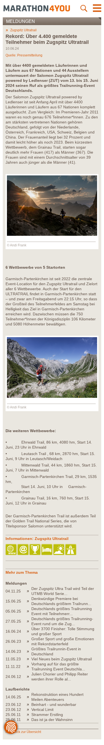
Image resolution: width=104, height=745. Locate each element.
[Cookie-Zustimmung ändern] (10, 727)
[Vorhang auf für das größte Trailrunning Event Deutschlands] (29, 666)
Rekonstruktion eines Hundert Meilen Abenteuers (57, 697)
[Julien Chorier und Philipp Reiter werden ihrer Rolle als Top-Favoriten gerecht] (29, 676)
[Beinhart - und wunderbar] (29, 704)
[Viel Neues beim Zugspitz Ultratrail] (29, 659)
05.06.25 (13, 611)
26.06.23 (13, 641)
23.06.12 (13, 704)
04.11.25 (13, 591)
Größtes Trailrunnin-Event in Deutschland (56, 651)
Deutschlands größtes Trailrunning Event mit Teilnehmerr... (61, 611)
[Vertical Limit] (29, 709)
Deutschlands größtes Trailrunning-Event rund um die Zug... (62, 621)
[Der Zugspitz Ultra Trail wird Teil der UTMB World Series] (29, 591)
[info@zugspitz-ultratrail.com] (23, 550)
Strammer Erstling (47, 714)
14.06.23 (13, 651)
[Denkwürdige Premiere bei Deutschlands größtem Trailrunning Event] (29, 601)
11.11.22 (13, 666)
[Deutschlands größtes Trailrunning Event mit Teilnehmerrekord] (29, 611)
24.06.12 (13, 676)
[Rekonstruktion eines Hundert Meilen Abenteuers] (29, 697)
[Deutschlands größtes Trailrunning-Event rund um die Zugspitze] (29, 621)
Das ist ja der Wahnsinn (52, 719)
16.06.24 (13, 631)
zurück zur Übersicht (25, 732)
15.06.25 (13, 601)
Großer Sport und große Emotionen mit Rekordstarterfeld (62, 641)
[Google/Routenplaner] (71, 550)
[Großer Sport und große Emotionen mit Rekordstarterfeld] (29, 641)
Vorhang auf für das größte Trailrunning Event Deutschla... (58, 666)
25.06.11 (13, 714)
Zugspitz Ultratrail (23, 30)
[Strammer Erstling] (29, 714)
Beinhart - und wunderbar (53, 704)
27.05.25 (13, 621)
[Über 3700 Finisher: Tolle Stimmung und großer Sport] (29, 631)
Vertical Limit (42, 709)
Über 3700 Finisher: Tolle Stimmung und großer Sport (62, 631)
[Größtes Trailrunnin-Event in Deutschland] (29, 651)
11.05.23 (13, 659)
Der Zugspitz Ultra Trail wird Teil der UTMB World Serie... (62, 591)
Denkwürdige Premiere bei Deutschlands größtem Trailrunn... (61, 601)
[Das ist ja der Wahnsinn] (29, 719)
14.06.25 (13, 697)
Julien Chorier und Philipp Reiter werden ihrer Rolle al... (59, 676)
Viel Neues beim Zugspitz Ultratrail (61, 659)
